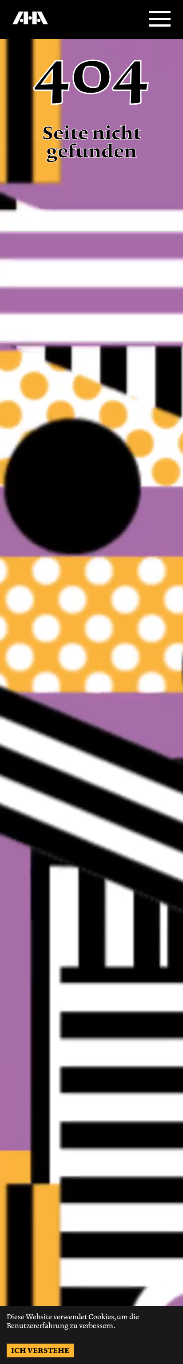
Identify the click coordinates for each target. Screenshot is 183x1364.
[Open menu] (160, 19)
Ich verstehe (40, 1350)
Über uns (23, 27)
